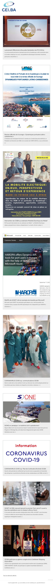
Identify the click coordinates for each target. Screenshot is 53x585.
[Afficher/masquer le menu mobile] (50, 4)
